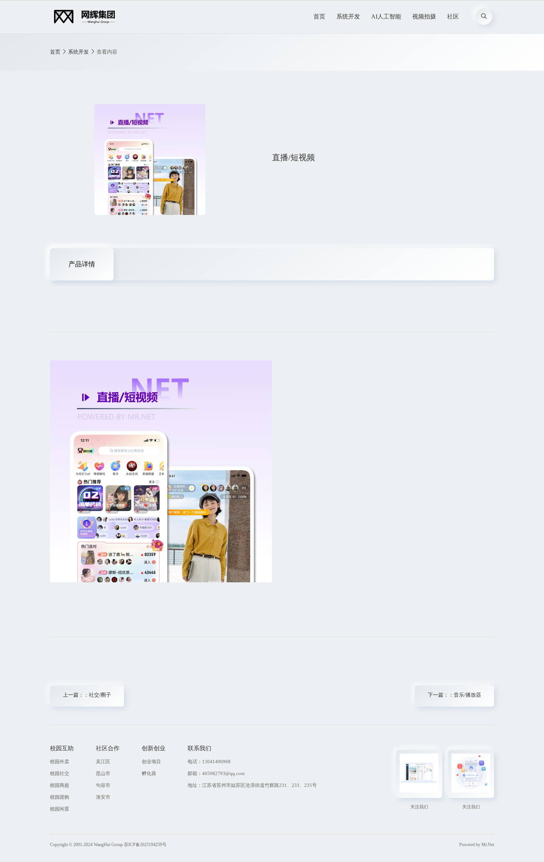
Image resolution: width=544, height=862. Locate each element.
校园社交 (59, 773)
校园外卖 (59, 761)
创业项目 (151, 761)
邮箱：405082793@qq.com (216, 773)
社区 (453, 16)
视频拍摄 (424, 16)
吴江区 (103, 761)
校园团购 (59, 797)
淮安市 (103, 797)
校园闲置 (59, 809)
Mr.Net (487, 844)
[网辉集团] (86, 16)
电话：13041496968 (209, 761)
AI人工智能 (386, 16)
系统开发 (348, 16)
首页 (319, 16)
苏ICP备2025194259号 (145, 844)
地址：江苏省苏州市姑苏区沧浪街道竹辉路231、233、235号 (252, 785)
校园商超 (59, 785)
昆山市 (103, 773)
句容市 (103, 785)
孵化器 (149, 773)
